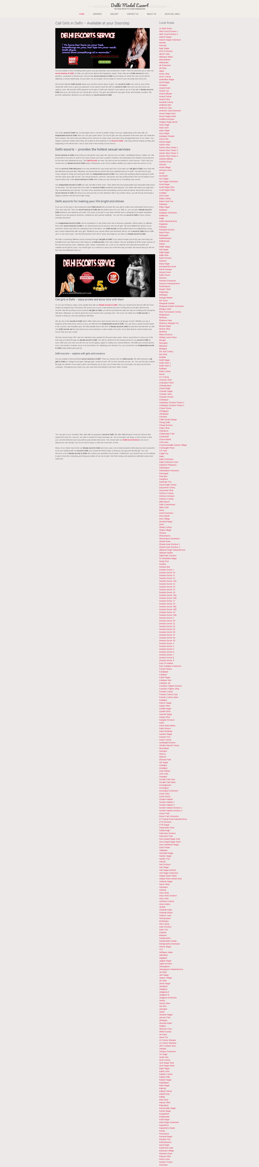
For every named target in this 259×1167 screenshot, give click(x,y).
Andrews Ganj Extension (170, 110)
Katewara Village (166, 1150)
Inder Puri (163, 929)
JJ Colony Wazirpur (167, 1043)
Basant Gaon (165, 272)
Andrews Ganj (165, 108)
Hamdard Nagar (166, 853)
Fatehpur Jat (164, 683)
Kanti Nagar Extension (169, 1122)
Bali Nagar (163, 249)
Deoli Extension (166, 513)
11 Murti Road (165, 28)
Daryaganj (163, 473)
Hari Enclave (165, 864)
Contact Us (132, 14)
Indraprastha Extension (169, 944)
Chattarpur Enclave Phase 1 (171, 402)
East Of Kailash (166, 663)
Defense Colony (166, 499)
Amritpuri (163, 85)
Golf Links (163, 774)
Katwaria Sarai (165, 1153)
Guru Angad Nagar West (170, 842)
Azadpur (163, 193)
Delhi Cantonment (167, 504)
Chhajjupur (164, 411)
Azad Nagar (164, 184)
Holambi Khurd (165, 912)
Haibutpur (163, 850)
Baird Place (164, 232)
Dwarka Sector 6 (166, 652)
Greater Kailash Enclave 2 (170, 810)
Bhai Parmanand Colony (170, 312)
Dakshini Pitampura (167, 465)
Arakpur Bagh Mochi (168, 122)
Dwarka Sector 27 (167, 635)
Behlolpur (163, 295)
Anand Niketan (165, 93)
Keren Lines (164, 1159)
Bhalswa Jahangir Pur (169, 323)
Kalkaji (162, 1097)
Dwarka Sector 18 (167, 604)
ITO (161, 949)
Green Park (164, 813)
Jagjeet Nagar (165, 961)
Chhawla (163, 416)
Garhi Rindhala (165, 731)
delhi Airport (164, 502)
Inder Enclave (165, 927)
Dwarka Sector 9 (166, 660)
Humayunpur (165, 918)
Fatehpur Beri (165, 680)
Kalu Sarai (163, 1099)
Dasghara (163, 479)
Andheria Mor (165, 105)
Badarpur (163, 210)
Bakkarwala (164, 241)
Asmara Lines (165, 170)
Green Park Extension (169, 816)
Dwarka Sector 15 (167, 589)
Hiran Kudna (164, 904)
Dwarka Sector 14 (167, 587)
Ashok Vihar (164, 144)
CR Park (163, 451)
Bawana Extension (167, 280)
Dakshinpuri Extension (169, 470)
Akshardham (164, 59)
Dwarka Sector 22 (167, 626)
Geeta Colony (165, 740)
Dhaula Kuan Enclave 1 (169, 544)
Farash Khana (165, 669)
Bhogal (162, 340)
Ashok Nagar (165, 142)
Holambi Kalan (165, 910)
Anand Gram (164, 88)
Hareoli (162, 861)
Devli (161, 524)
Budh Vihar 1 (165, 363)
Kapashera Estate (167, 1128)
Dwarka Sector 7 (166, 655)
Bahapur (163, 227)
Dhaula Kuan (165, 541)
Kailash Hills (164, 1077)
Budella (162, 357)
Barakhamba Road (167, 266)
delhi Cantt (163, 507)
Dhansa (162, 533)
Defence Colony (166, 493)
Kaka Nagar (164, 1085)
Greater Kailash (166, 799)
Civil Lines (163, 442)
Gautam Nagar (165, 734)
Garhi (161, 723)
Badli (161, 218)
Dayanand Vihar (166, 490)
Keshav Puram (166, 1162)
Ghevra (162, 754)
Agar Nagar (164, 48)
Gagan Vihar (164, 706)
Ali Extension (165, 65)
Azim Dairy (164, 195)
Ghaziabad (164, 748)
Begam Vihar (165, 289)
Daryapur (163, 476)
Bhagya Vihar (165, 309)
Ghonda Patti (165, 759)
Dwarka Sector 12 (167, 578)
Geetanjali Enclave (167, 742)
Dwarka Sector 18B (168, 609)
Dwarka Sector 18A (167, 606)
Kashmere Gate (166, 1148)
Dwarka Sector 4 (166, 646)
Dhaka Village (165, 530)
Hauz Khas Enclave (168, 895)
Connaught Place (167, 448)
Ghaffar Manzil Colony (169, 745)
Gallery (114, 14)
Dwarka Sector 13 (167, 584)
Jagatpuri (163, 958)
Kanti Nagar (164, 1119)
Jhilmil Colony (165, 1031)
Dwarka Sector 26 (167, 632)
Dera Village (164, 519)
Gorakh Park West (167, 782)
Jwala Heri (163, 1057)
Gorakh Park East (167, 779)
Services (97, 14)
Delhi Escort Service (131, 440)
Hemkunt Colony (166, 901)
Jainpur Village (165, 978)
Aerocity (163, 45)
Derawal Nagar (165, 521)
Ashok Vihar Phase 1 (168, 147)
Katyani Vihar (165, 1156)
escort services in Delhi (64, 73)
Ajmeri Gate (164, 54)
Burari (162, 374)
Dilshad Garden (166, 553)
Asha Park (163, 139)
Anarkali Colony (166, 102)
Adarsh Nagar (165, 37)
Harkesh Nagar (166, 881)
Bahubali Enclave (167, 229)
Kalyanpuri (163, 1105)
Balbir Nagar (164, 246)
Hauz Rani (163, 898)
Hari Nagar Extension (168, 873)
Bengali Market (165, 297)
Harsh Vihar (164, 884)
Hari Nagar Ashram (167, 870)
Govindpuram (165, 785)
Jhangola (163, 1020)
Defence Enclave (166, 496)
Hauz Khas (164, 893)
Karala (162, 1131)
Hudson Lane (165, 915)
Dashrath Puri (165, 482)
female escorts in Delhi (108, 305)
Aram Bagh (164, 125)
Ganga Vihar (164, 717)
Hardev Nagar (165, 856)
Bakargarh (163, 235)
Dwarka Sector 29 (167, 640)
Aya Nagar (164, 178)
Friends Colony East (168, 694)
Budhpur (163, 368)
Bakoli (162, 244)
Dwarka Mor (164, 567)
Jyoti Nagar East (166, 1063)
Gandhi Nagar (165, 708)
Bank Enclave (165, 258)
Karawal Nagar (165, 1136)
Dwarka (162, 564)
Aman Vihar (164, 74)
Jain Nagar (164, 975)
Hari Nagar (164, 867)
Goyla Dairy (164, 793)
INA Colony (164, 924)
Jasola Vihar (164, 1003)
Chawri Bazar (165, 408)
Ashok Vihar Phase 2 (168, 150)
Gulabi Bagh (164, 830)
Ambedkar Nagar (166, 79)
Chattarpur (163, 399)
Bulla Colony (165, 371)
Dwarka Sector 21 (167, 623)
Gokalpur (163, 765)
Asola (161, 173)
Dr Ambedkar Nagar (168, 558)
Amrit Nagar (164, 82)
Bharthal (163, 331)
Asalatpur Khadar (166, 136)
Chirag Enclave (166, 425)
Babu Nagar (164, 207)
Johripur (162, 1048)
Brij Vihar (163, 354)
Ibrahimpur (164, 921)
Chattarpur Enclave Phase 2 (171, 405)
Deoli (161, 510)
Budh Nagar (164, 360)
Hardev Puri (164, 859)
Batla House (164, 275)
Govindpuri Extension (168, 791)
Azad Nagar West (167, 190)
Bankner (163, 261)
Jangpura (163, 989)
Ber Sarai (163, 300)
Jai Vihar (163, 972)
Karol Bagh (164, 1145)
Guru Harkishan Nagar (169, 844)
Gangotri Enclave (166, 720)
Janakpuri (163, 986)
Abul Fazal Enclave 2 (168, 34)
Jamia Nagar (164, 983)
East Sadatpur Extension (170, 666)
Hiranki (162, 907)
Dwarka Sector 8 (166, 657)
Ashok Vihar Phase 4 (168, 156)
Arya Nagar (164, 133)
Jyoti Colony (164, 1060)
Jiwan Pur (163, 1037)
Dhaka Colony (165, 527)
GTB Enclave (165, 822)
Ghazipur (163, 751)
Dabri (161, 456)
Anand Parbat (165, 96)
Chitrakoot (163, 431)
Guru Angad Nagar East (169, 839)
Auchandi (163, 176)
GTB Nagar (164, 825)
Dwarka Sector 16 (167, 592)
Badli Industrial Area (168, 221)
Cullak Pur (163, 453)
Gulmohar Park (166, 836)
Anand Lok (164, 91)
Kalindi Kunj (164, 1094)
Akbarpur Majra (166, 57)
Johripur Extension (167, 1051)
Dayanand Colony (167, 487)
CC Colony (164, 377)
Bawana (162, 278)
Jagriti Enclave (165, 963)
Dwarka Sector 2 (166, 618)
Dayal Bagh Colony (168, 485)
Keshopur (163, 1165)
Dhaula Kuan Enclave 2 (169, 547)
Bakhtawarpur (165, 238)
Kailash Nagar (165, 1080)
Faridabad (163, 672)
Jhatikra (162, 1026)
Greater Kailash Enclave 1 (170, 808)
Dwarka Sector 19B (168, 615)
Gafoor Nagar (165, 703)
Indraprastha (164, 938)
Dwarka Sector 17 (167, 601)
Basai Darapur (165, 269)
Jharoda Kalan (165, 1023)
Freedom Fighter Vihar (169, 689)
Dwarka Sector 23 (167, 629)
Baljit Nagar (164, 252)
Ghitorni (162, 757)
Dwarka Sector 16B (168, 598)
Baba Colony (165, 198)
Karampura (164, 1133)
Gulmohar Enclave (167, 833)
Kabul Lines (164, 1071)
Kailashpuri (164, 1082)
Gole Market (164, 771)
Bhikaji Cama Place (168, 337)
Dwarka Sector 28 (167, 638)
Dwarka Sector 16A (167, 595)
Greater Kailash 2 (166, 805)
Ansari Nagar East (167, 113)
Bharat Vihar (164, 329)
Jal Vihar (163, 980)
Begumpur (163, 292)
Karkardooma (165, 1142)
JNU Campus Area (167, 1046)
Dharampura (164, 536)
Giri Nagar (163, 762)
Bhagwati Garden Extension (171, 306)
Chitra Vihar (164, 428)
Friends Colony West (168, 697)
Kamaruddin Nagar (167, 1108)
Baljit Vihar (164, 255)
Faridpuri (163, 674)
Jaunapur (163, 1009)
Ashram (162, 164)
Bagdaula (163, 224)
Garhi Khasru (165, 728)
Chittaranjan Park (166, 433)
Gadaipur (163, 700)
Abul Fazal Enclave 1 (168, 31)
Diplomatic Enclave (167, 555)
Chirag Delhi (164, 422)
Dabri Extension (166, 459)
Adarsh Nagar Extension (170, 40)
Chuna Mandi (165, 439)
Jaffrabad (163, 955)
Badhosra (163, 215)
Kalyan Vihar (164, 1102)
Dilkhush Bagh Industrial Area (172, 550)
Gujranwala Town (166, 827)
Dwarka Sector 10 (167, 572)
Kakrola (162, 1088)
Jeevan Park (164, 1017)
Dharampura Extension (169, 538)
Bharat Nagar (165, 326)
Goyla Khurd (164, 796)
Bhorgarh (163, 343)
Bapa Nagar (164, 263)
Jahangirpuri (164, 966)
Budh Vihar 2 (165, 365)
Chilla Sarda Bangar (168, 419)
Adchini (162, 42)
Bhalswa (163, 317)
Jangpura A (164, 992)
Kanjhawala (164, 1116)
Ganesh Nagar (165, 714)
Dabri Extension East (168, 462)
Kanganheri (164, 1114)
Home (81, 14)
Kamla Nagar (165, 1111)
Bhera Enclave (165, 334)
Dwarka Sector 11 (167, 575)
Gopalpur (163, 776)
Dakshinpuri (164, 468)
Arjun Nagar (164, 130)
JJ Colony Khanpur (167, 1040)
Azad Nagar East (166, 187)
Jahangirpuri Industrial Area (171, 969)
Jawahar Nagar (166, 1014)
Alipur (161, 71)
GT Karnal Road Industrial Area (173, 819)
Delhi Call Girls (172, 14)
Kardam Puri (164, 1139)
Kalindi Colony (165, 1091)
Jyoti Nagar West (166, 1065)
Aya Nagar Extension (168, 181)
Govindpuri (164, 788)
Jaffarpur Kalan (166, 952)
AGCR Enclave (166, 51)
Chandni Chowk (166, 397)
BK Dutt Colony (166, 351)
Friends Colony (166, 691)
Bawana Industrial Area (169, 283)
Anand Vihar (164, 99)
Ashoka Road (165, 161)
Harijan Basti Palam (168, 876)
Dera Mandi (164, 516)
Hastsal (162, 890)
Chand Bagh (164, 388)
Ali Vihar (162, 68)
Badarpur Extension (168, 212)
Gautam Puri (164, 737)
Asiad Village (165, 167)
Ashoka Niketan (166, 159)
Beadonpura (164, 286)
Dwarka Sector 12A (167, 581)
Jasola (162, 1000)
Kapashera (164, 1125)
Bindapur (163, 348)
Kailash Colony (166, 1074)
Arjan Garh (164, 127)
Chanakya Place (166, 382)
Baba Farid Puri (166, 201)
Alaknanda (163, 62)
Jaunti (161, 1012)
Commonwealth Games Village (173, 445)
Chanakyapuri (165, 385)
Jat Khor (163, 1006)
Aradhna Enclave (166, 119)
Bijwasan (163, 346)
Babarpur (163, 204)
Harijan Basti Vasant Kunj (170, 878)
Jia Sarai (163, 1034)
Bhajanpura (164, 314)
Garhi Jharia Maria (167, 725)
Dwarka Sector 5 (166, 649)
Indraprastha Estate (168, 941)
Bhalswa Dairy (165, 320)
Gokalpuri (163, 768)
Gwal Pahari (164, 847)
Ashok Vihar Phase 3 (168, 153)
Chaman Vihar (165, 380)
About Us (151, 14)
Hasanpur (163, 887)
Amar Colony (165, 76)
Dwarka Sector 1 (166, 570)
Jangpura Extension (168, 997)
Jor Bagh (163, 1054)
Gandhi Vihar (165, 711)
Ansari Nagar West (167, 116)
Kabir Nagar (164, 1068)
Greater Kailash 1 (166, 802)
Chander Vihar (165, 394)
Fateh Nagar (164, 677)
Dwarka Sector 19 (167, 612)
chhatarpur (164, 414)
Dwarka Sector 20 (167, 621)
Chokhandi (164, 436)
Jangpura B (164, 995)
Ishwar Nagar (165, 946)
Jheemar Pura (165, 1029)
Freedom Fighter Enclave (170, 686)
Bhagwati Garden (166, 303)
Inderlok (162, 932)
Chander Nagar (166, 391)
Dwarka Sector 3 (166, 643)
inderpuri (163, 935)
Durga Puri (164, 561)
